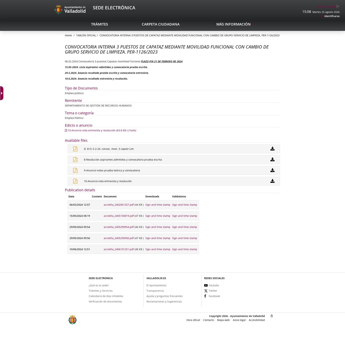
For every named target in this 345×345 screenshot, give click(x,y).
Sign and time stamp (157, 204)
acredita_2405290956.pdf (119, 238)
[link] (328, 6)
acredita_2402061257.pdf (119, 204)
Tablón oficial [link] (86, 35)
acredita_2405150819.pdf (119, 215)
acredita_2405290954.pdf (119, 227)
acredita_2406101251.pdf (119, 249)
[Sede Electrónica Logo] (70, 9)
